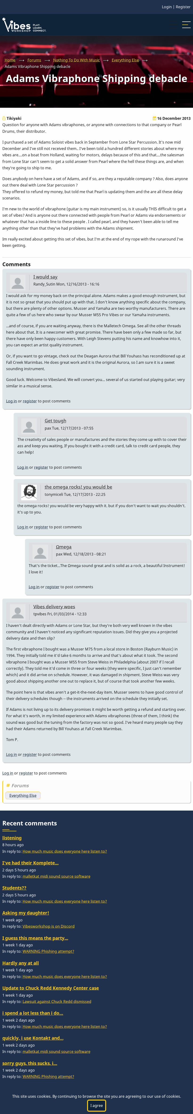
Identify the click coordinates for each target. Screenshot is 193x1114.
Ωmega (64, 546)
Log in (11, 401)
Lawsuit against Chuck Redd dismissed (57, 1001)
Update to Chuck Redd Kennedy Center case (50, 988)
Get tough (55, 420)
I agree (96, 1105)
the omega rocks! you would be (78, 487)
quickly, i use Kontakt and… (33, 1038)
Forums (34, 60)
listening (12, 838)
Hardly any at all (20, 963)
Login (167, 6)
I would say (45, 276)
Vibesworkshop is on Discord (49, 926)
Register (183, 6)
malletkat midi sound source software (56, 876)
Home (10, 60)
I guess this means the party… (35, 938)
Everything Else (125, 60)
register (30, 401)
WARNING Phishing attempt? (48, 951)
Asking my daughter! (25, 913)
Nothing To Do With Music (76, 60)
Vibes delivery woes (54, 606)
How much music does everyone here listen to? (65, 851)
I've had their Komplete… (30, 863)
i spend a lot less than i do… (32, 1013)
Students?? (14, 888)
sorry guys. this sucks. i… (29, 1063)
